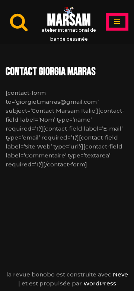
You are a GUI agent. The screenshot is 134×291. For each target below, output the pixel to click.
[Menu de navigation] (117, 22)
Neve (120, 274)
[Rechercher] (18, 21)
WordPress (99, 283)
